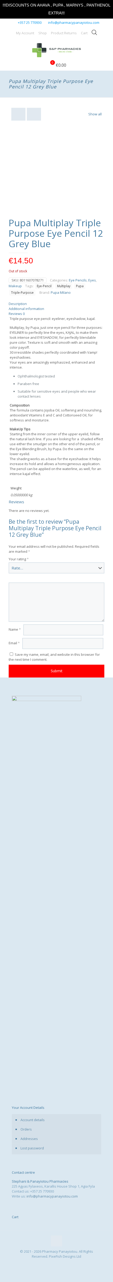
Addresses (29, 1138)
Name (15, 629)
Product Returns (64, 33)
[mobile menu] (105, 49)
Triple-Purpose (22, 292)
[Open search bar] (94, 32)
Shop (42, 33)
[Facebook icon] (54, 1263)
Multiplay (63, 286)
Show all (95, 114)
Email (14, 643)
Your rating (19, 559)
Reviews (17, 313)
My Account (25, 33)
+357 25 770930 (30, 22)
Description (18, 303)
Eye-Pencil (44, 286)
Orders (26, 1129)
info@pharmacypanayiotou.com (73, 22)
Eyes (92, 280)
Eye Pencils (78, 280)
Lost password (32, 1148)
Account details (32, 1119)
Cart (84, 33)
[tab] (56, 303)
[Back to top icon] (56, 1240)
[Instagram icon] (59, 1263)
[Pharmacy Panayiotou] (56, 49)
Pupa (80, 286)
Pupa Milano (61, 292)
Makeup (15, 286)
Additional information (26, 308)
